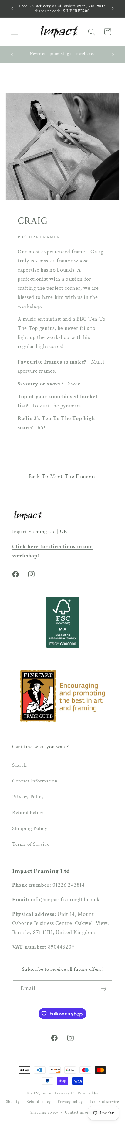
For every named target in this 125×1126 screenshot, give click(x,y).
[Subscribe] (104, 988)
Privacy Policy (28, 796)
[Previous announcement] (12, 8)
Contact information (83, 1112)
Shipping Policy (29, 828)
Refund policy (38, 1101)
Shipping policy (44, 1112)
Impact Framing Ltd (59, 1093)
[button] (15, 32)
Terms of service (104, 1101)
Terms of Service (30, 844)
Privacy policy (70, 1101)
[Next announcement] (113, 8)
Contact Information (35, 781)
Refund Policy (27, 812)
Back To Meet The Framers (62, 476)
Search (19, 765)
